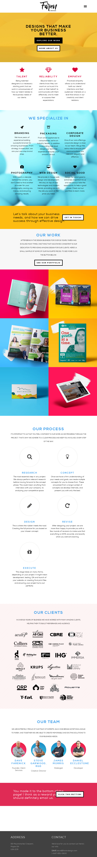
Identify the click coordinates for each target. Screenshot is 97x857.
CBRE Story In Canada (24, 336)
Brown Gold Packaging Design (72, 288)
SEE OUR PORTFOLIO (48, 263)
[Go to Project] (27, 298)
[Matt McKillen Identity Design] (21, 396)
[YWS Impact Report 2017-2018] (21, 298)
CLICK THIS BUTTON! (69, 794)
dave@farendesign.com (67, 850)
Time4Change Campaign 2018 (72, 336)
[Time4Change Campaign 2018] (69, 347)
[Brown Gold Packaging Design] (69, 298)
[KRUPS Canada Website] (69, 396)
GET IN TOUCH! (73, 217)
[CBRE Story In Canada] (21, 347)
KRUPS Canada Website (72, 385)
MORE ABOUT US (48, 48)
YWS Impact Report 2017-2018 (24, 288)
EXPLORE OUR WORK (48, 40)
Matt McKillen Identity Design (24, 385)
